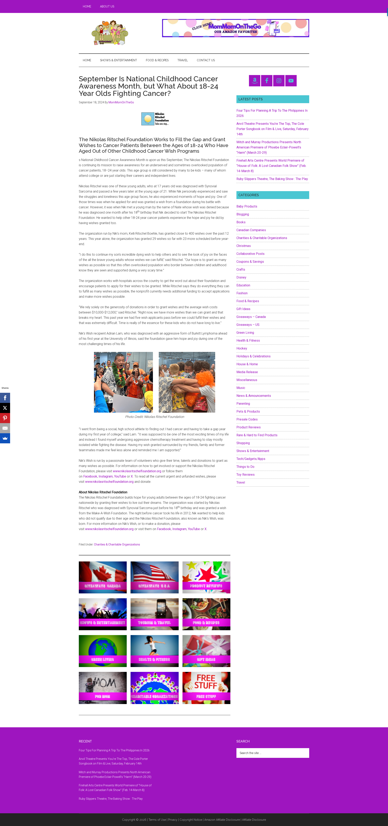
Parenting (243, 404)
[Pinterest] (5, 418)
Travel (240, 482)
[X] (5, 408)
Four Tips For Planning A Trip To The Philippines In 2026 (114, 750)
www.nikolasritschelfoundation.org (137, 471)
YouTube (120, 476)
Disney (241, 277)
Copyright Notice (191, 819)
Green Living (245, 333)
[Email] (5, 428)
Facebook (90, 476)
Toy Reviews (245, 475)
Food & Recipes (247, 301)
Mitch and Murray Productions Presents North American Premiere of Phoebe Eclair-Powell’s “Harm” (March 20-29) (268, 147)
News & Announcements (253, 396)
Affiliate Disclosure (254, 819)
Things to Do (245, 467)
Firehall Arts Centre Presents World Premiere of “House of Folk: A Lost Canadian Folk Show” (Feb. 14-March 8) (271, 166)
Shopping (243, 443)
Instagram (106, 476)
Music (240, 388)
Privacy (172, 819)
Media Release (247, 372)
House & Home (247, 364)
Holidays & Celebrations (253, 356)
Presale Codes (247, 419)
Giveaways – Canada (251, 317)
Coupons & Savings (250, 262)
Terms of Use (157, 819)
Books (241, 222)
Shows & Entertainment (252, 451)
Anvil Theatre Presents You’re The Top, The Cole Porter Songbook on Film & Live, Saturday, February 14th (272, 129)
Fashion (242, 293)
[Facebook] (5, 398)
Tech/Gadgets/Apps (250, 459)
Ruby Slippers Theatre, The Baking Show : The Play (272, 179)
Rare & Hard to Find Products (256, 435)
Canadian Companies (251, 230)
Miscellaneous (246, 380)
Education (243, 285)
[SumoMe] (5, 438)
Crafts (240, 269)
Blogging (242, 214)
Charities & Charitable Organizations (117, 544)
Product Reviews (248, 427)
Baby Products (246, 206)
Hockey (241, 348)
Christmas (243, 246)
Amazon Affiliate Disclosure (222, 819)
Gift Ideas (243, 309)
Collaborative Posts (250, 254)
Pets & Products (248, 411)
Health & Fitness (248, 340)
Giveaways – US (247, 325)
